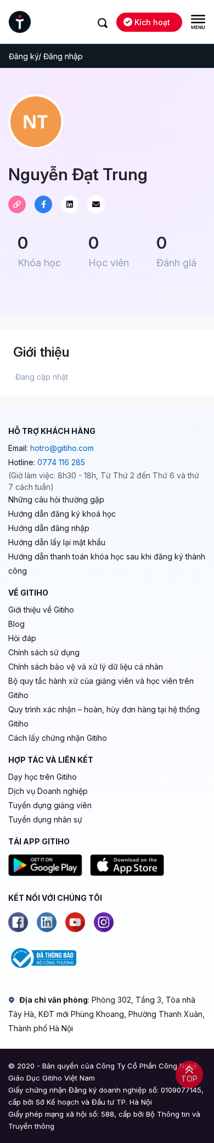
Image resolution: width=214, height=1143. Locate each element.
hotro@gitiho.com (62, 448)
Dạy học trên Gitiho (42, 776)
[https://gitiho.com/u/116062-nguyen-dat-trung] (17, 204)
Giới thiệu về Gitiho (41, 609)
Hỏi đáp (22, 638)
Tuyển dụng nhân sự (45, 819)
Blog (16, 623)
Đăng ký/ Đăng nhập (46, 56)
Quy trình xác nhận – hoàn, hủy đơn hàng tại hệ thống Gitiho (104, 716)
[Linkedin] (47, 922)
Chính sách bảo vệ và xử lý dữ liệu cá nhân (85, 666)
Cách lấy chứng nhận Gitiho (57, 737)
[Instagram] (104, 922)
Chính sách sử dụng (44, 652)
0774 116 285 (61, 462)
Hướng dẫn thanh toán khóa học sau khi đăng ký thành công (106, 563)
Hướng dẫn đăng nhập (48, 528)
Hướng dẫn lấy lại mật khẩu (56, 542)
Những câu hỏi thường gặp (56, 499)
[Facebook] (18, 922)
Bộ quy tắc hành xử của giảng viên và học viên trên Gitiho (101, 688)
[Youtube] (75, 922)
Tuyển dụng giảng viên (50, 805)
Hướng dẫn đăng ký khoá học (62, 513)
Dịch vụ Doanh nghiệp (48, 791)
